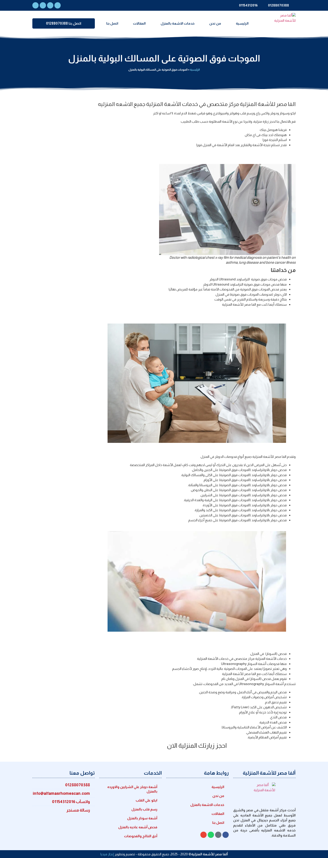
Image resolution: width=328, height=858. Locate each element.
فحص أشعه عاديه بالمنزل (137, 827)
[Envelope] (50, 5)
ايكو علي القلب (146, 800)
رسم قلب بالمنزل (144, 809)
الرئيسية (242, 23)
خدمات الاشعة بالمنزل (178, 23)
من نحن (215, 23)
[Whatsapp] (43, 5)
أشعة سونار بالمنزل (142, 818)
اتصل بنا (112, 23)
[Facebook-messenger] (57, 5)
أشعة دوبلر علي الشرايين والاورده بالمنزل (132, 789)
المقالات (139, 23)
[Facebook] (35, 5)
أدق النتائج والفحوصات (140, 836)
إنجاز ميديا (107, 854)
